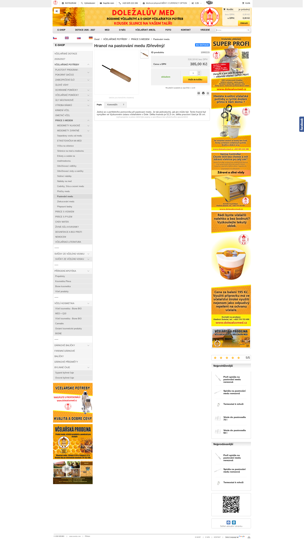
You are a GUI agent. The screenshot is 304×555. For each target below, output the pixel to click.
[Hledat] (248, 30)
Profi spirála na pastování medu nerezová (232, 379)
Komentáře (112, 105)
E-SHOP (198, 537)
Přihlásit (87, 536)
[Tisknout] (203, 93)
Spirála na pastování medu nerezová (234, 392)
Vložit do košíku (195, 80)
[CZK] (57, 11)
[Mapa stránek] (249, 537)
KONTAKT (217, 537)
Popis (99, 105)
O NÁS (207, 537)
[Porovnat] (199, 93)
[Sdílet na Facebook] (228, 522)
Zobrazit (244, 23)
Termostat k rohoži (233, 404)
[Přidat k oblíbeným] (208, 93)
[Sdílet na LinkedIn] (234, 522)
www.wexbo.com (75, 536)
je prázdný (244, 9)
